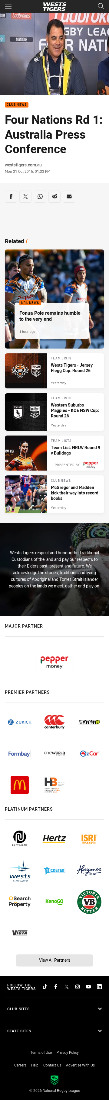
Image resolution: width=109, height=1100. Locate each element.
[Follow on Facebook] (55, 986)
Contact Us (52, 1065)
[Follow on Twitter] (66, 986)
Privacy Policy (68, 1052)
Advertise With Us (80, 1065)
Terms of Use (41, 1052)
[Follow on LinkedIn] (99, 986)
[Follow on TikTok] (44, 986)
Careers (20, 1065)
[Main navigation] (8, 6)
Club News (17, 105)
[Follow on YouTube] (88, 986)
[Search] (100, 6)
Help (34, 1065)
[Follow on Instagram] (77, 986)
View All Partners (54, 960)
